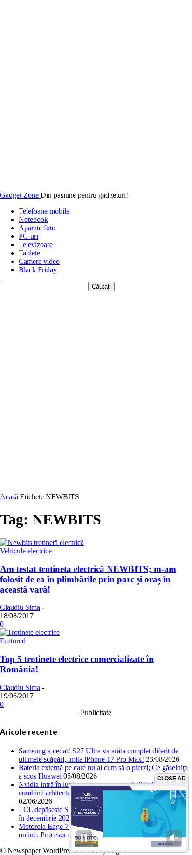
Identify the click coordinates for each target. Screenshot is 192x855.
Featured (13, 641)
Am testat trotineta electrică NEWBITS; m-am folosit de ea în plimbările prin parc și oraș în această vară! (88, 579)
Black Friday (38, 270)
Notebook (33, 219)
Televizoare (36, 244)
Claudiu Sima (20, 607)
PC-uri (28, 236)
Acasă (9, 497)
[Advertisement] (96, 392)
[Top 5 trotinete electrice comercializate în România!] (30, 632)
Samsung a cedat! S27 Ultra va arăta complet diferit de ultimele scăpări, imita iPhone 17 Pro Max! (98, 755)
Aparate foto (37, 228)
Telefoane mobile (44, 211)
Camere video (39, 261)
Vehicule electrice (26, 551)
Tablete (29, 253)
